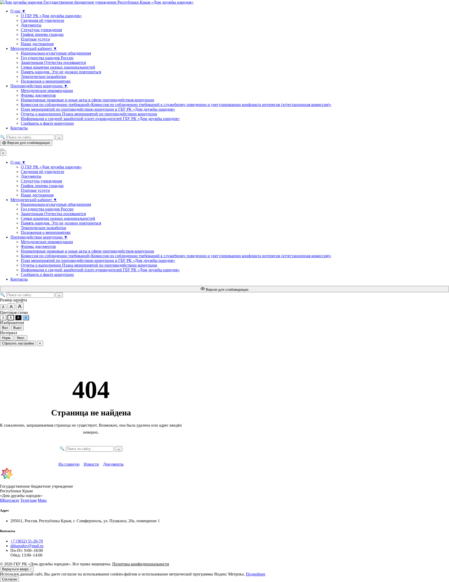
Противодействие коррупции (39, 86)
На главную (69, 464)
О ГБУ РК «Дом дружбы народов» (51, 16)
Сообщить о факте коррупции (47, 123)
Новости (91, 464)
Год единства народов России (47, 58)
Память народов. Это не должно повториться (61, 72)
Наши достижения (37, 44)
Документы (31, 25)
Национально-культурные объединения (56, 53)
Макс (42, 500)
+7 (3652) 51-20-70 (26, 541)
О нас (18, 11)
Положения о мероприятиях (46, 81)
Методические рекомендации (47, 90)
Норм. (6, 338)
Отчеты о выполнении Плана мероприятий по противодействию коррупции (89, 114)
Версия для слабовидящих (28, 143)
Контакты (19, 128)
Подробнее (255, 574)
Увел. (21, 338)
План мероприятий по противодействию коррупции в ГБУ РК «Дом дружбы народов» (98, 109)
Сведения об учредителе (42, 20)
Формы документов (38, 95)
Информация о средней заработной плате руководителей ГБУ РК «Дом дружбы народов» (100, 118)
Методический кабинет (33, 48)
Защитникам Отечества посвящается (53, 62)
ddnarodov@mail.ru (26, 546)
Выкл (17, 328)
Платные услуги (35, 39)
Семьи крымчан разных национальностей (58, 67)
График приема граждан (42, 34)
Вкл (5, 328)
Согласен (9, 579)
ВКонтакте (9, 500)
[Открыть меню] (2, 149)
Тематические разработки (43, 76)
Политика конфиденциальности (140, 564)
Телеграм (28, 500)
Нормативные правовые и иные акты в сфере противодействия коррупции (87, 100)
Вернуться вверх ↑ (17, 569)
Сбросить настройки (18, 343)
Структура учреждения (41, 30)
